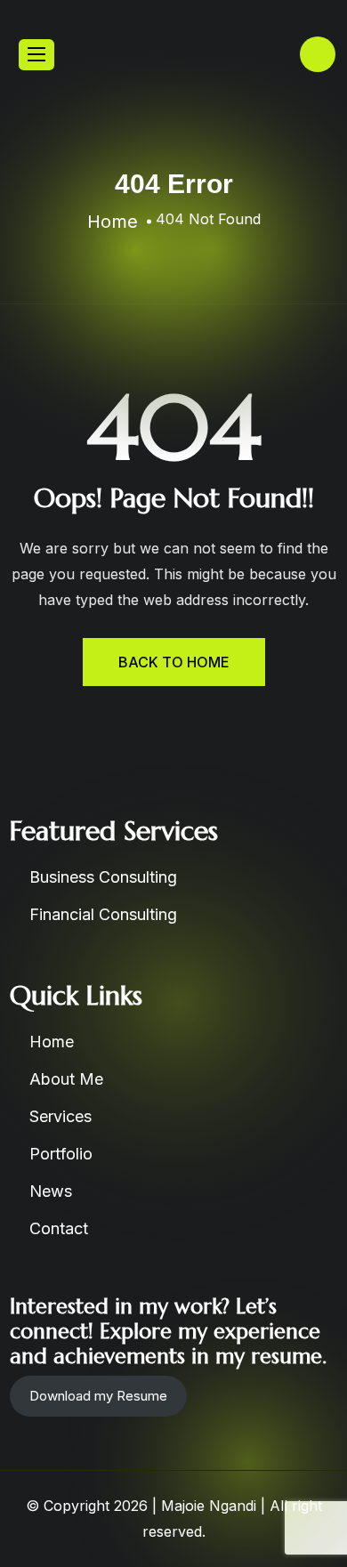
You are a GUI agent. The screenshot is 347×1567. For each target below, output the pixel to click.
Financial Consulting (103, 914)
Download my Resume (98, 1395)
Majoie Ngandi (208, 1505)
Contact (58, 1228)
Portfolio (61, 1153)
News (50, 1191)
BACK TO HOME (174, 662)
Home (51, 1041)
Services (60, 1116)
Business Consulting (103, 877)
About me (66, 1079)
